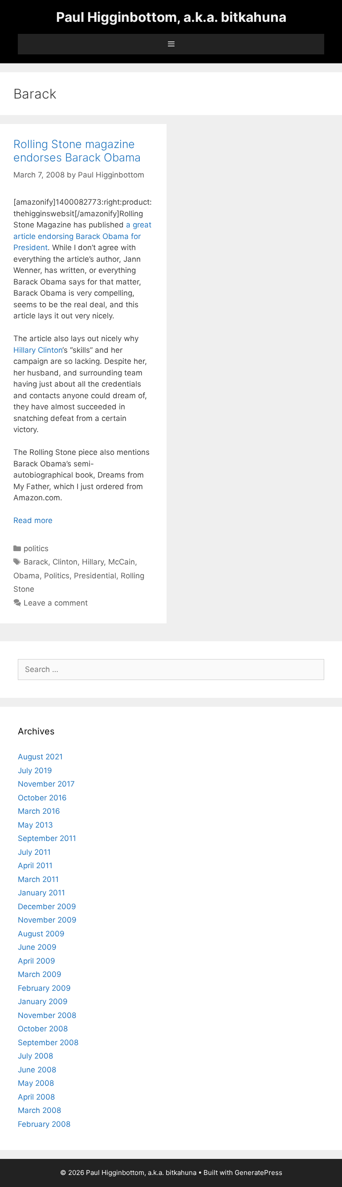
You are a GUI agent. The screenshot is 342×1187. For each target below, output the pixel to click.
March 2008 (39, 1110)
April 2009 (36, 960)
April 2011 (35, 865)
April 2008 (36, 1096)
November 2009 (47, 919)
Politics (56, 575)
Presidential (95, 575)
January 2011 (41, 892)
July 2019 (35, 770)
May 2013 (35, 824)
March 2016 (39, 811)
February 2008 (44, 1124)
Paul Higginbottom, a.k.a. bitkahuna (171, 17)
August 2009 (41, 933)
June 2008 (37, 1069)
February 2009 (44, 988)
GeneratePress (258, 1172)
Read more (33, 520)
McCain (121, 561)
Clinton (65, 561)
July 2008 (35, 1055)
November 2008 (47, 1015)
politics (36, 548)
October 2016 (42, 797)
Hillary (93, 561)
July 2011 (34, 852)
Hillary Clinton (37, 350)
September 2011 (47, 838)
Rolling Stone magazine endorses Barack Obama (77, 150)
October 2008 (43, 1028)
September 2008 (48, 1042)
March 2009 (39, 974)
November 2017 (46, 783)
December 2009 (47, 906)
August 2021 (40, 756)
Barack (36, 561)
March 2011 (38, 879)
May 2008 (36, 1083)
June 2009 (37, 947)
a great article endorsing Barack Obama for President (82, 236)
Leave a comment (56, 602)
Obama (26, 575)
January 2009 (43, 1001)
